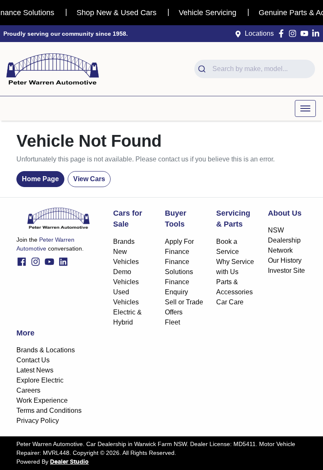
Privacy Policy (37, 420)
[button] (305, 108)
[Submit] (203, 69)
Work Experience (42, 400)
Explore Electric (40, 380)
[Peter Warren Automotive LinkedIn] (317, 33)
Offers (174, 312)
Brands (124, 241)
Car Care (230, 302)
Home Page (40, 178)
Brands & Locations (45, 350)
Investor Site (286, 270)
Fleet (172, 322)
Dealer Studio (69, 462)
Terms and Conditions (49, 410)
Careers (28, 390)
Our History (285, 260)
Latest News (34, 370)
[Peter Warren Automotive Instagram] (294, 33)
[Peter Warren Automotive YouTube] (306, 33)
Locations (259, 33)
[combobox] (254, 69)
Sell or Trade (184, 302)
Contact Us (33, 360)
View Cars (89, 178)
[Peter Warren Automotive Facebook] (283, 33)
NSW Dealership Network (284, 240)
